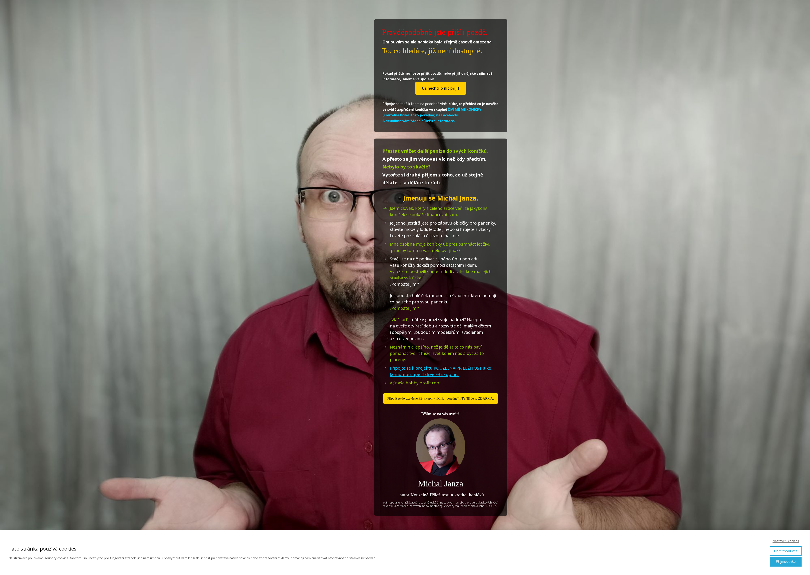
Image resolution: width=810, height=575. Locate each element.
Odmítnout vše (785, 551)
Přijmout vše (786, 561)
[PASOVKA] (440, 447)
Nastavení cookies (786, 541)
